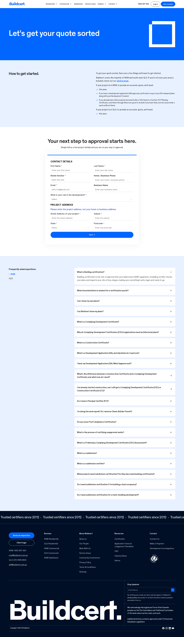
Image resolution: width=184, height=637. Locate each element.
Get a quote (168, 4)
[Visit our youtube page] (173, 628)
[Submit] (172, 590)
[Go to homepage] (17, 4)
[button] (125, 272)
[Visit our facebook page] (163, 628)
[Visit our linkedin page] (170, 628)
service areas (123, 81)
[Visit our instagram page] (166, 628)
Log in (155, 4)
